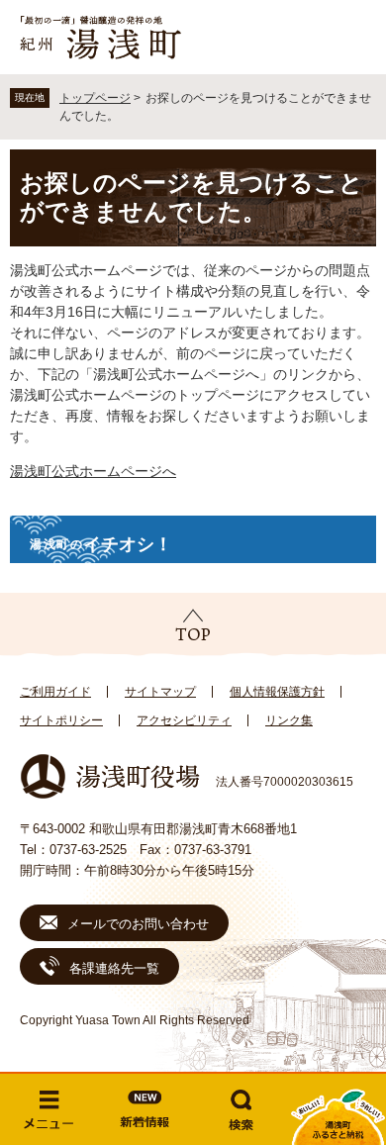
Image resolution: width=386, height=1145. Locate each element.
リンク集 (289, 720)
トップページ (95, 98)
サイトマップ (160, 692)
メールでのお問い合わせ (138, 923)
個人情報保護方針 (277, 692)
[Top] (193, 625)
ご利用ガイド (55, 692)
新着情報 (145, 1109)
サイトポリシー (61, 720)
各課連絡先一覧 (114, 968)
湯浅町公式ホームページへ (93, 471)
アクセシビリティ (184, 720)
